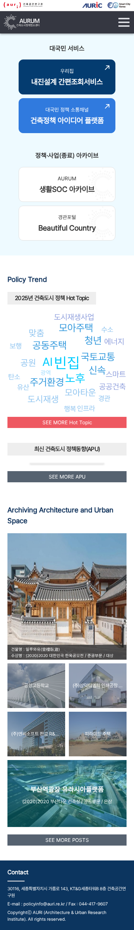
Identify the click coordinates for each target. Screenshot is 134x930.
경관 (104, 398)
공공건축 (112, 386)
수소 (107, 329)
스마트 (116, 374)
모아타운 (80, 392)
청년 (93, 340)
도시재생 (43, 399)
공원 (28, 362)
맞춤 (36, 333)
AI (47, 362)
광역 (46, 372)
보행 (16, 346)
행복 (70, 409)
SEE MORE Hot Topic (67, 422)
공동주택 (49, 345)
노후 (75, 378)
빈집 (67, 362)
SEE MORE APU (67, 477)
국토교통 (98, 357)
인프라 (86, 408)
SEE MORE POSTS (67, 840)
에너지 (114, 341)
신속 (97, 370)
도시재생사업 (74, 317)
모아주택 (76, 328)
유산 (23, 387)
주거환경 (47, 382)
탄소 (14, 377)
